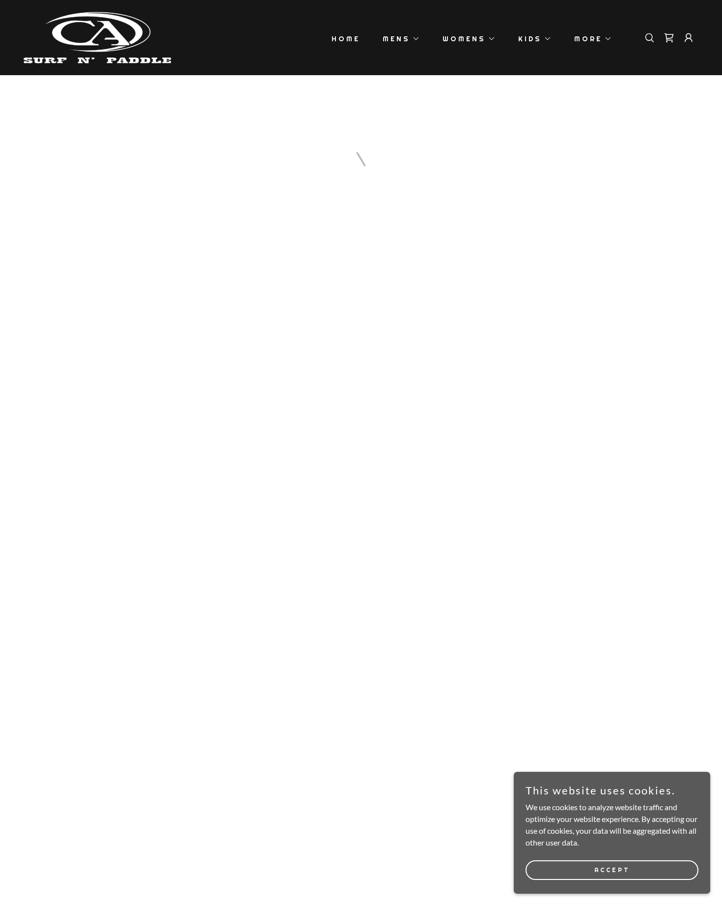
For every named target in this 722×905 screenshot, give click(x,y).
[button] (398, 39)
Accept (612, 870)
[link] (97, 36)
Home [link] (346, 38)
